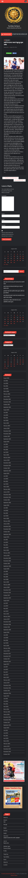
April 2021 (6, 547)
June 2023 (6, 478)
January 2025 (7, 428)
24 (14, 260)
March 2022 (6, 518)
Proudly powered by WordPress (8, 873)
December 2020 (7, 558)
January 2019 (7, 619)
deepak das (6, 47)
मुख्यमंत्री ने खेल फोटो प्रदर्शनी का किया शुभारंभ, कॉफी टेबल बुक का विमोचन (14, 291)
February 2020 (7, 584)
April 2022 (6, 515)
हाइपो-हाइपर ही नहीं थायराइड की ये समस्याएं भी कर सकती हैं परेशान (14, 282)
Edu (5, 172)
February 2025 (7, 425)
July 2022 (6, 507)
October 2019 (7, 595)
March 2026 (6, 391)
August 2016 (6, 696)
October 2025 (7, 404)
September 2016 (7, 693)
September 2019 (7, 597)
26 (20, 260)
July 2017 (6, 666)
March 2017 (6, 677)
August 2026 (6, 378)
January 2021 (7, 555)
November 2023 (7, 465)
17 (14, 258)
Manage (5, 824)
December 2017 (7, 653)
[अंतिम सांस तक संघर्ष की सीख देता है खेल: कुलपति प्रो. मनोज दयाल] (25, 34)
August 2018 (6, 632)
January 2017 (7, 682)
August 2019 (6, 600)
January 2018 (7, 650)
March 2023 (6, 486)
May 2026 (6, 386)
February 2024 (7, 457)
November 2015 (7, 719)
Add (4, 822)
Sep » (7, 264)
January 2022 (7, 523)
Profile (5, 850)
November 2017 (7, 656)
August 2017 (6, 664)
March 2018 (6, 645)
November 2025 (7, 401)
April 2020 (6, 579)
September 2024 (7, 439)
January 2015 (7, 746)
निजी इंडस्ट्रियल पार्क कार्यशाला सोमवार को (11, 177)
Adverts (5, 820)
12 (20, 256)
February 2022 (7, 521)
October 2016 (7, 690)
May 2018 (6, 640)
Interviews (6, 835)
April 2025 (6, 420)
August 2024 (6, 441)
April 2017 (6, 674)
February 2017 (7, 680)
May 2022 (6, 513)
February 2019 (7, 616)
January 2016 (7, 714)
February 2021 (7, 552)
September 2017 (7, 661)
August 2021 (6, 537)
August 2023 (6, 473)
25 (17, 260)
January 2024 (7, 460)
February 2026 (7, 394)
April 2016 (6, 706)
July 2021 (6, 539)
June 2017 (6, 669)
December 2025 (7, 399)
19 (20, 258)
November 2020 (7, 560)
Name (3, 213)
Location (5, 864)
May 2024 (6, 449)
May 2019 (6, 608)
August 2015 (6, 727)
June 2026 (6, 383)
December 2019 (7, 590)
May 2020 (6, 576)
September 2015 (7, 725)
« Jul (4, 264)
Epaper (5, 828)
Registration (6, 843)
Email (3, 219)
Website (3, 225)
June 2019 (6, 605)
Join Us (5, 841)
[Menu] (2, 1)
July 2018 (6, 635)
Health (5, 833)
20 (23, 258)
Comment (4, 195)
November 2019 (7, 592)
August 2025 (6, 409)
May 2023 (6, 481)
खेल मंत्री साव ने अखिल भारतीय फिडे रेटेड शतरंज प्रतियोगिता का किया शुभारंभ (12, 300)
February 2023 (7, 489)
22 (8, 260)
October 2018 (7, 627)
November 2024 (7, 433)
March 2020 (6, 582)
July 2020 (6, 571)
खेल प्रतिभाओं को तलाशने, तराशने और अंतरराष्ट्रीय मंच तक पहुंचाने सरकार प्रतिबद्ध (14, 296)
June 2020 (6, 574)
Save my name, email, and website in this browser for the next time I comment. (8, 234)
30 (11, 262)
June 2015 (6, 733)
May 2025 (6, 417)
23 (11, 260)
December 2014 (7, 748)
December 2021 (7, 526)
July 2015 (6, 730)
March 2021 (6, 550)
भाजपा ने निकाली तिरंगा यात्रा (18, 180)
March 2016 (6, 709)
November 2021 (7, 529)
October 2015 (7, 722)
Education (8, 40)
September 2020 (7, 566)
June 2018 (6, 637)
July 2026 (6, 380)
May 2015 (6, 735)
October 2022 (7, 499)
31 (14, 262)
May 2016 (6, 703)
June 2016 (6, 701)
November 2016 (7, 688)
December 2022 (7, 494)
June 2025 (6, 415)
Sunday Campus (14, 26)
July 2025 (6, 412)
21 (5, 260)
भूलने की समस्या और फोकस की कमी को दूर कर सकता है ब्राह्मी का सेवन (13, 287)
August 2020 (6, 568)
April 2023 (6, 484)
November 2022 (7, 497)
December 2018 (7, 621)
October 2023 (7, 468)
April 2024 (6, 452)
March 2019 (6, 613)
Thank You (6, 854)
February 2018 (7, 648)
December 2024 (7, 431)
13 (23, 256)
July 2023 (6, 476)
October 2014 (7, 754)
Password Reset (7, 848)
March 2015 (6, 741)
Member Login (7, 846)
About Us (6, 817)
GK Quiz (5, 830)
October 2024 (7, 436)
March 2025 (6, 423)
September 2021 (7, 534)
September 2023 (7, 470)
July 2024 (6, 444)
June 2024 (6, 446)
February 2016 (7, 711)
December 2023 (7, 462)
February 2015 (7, 743)
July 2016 (6, 698)
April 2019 (6, 611)
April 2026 (6, 388)
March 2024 (6, 454)
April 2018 (6, 643)
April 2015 (6, 738)
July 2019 (6, 603)
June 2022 (6, 510)
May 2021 (6, 545)
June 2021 (6, 542)
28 (5, 262)
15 (8, 258)
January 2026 (7, 396)
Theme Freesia (14, 875)
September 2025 (7, 407)
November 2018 (7, 624)
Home (5, 859)
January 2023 (7, 492)
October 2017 (7, 658)
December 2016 (7, 685)
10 (14, 256)
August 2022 (6, 505)
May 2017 (6, 672)
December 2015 (7, 717)
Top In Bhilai (6, 856)
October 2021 (7, 531)
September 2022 (7, 502)
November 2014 (7, 751)
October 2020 (7, 563)
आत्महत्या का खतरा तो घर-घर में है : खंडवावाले (12, 837)
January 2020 (7, 587)
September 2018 (7, 629)
